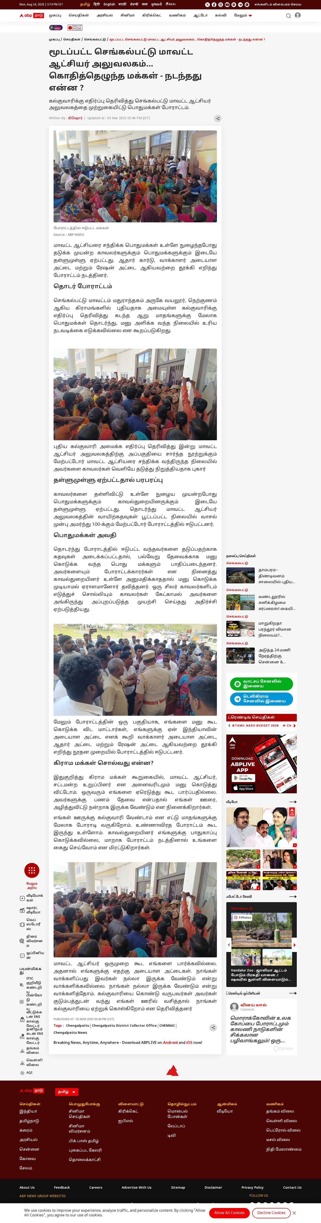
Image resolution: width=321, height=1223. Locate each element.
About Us (27, 1188)
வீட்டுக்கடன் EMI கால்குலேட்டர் (34, 1019)
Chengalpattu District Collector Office (124, 1026)
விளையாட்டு (131, 1104)
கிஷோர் (75, 118)
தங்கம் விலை (32, 1050)
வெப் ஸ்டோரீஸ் (33, 924)
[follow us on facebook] (214, 5)
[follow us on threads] (220, 5)
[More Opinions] (293, 993)
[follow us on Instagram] (234, 5)
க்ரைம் (26, 1130)
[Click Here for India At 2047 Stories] (56, 28)
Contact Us (292, 1188)
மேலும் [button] (240, 16)
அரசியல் (105, 16)
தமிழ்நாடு (29, 1121)
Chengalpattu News (70, 1033)
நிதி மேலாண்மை (283, 1149)
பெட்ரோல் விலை (283, 1130)
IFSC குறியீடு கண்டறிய (34, 986)
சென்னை (29, 1149)
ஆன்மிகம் (227, 1104)
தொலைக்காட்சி (85, 1160)
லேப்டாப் (176, 1126)
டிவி (172, 1135)
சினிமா (128, 16)
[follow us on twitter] (207, 5)
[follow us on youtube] (227, 5)
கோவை (28, 1159)
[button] (31, 876)
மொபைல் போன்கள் (178, 1114)
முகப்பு (55, 16)
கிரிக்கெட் (151, 16)
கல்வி (221, 16)
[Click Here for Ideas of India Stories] (75, 28)
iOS (189, 1043)
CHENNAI (167, 1026)
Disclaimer (213, 1188)
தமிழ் (85, 5)
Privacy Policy (253, 1188)
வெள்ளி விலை (34, 1062)
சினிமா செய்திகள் (79, 1114)
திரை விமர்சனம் (34, 941)
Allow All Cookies (229, 1213)
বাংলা (145, 5)
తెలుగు (170, 5)
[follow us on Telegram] (240, 5)
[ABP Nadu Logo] (32, 16)
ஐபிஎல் (125, 1121)
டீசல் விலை (278, 1140)
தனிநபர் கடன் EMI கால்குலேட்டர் (34, 1036)
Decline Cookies (271, 1213)
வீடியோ (225, 1111)
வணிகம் (177, 16)
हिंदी (97, 5)
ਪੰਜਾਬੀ (134, 5)
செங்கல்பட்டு (95, 39)
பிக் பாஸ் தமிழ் (84, 1141)
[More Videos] (293, 802)
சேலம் (26, 1168)
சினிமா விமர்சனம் (79, 1129)
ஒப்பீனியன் (35, 955)
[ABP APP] (243, 778)
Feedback (62, 1188)
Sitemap (178, 1188)
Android (170, 1043)
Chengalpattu (77, 1026)
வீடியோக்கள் (34, 898)
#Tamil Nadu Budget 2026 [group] (255, 726)
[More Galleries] (293, 896)
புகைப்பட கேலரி (85, 1150)
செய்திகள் (79, 16)
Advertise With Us (136, 1188)
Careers (95, 1188)
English (109, 5)
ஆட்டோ (200, 16)
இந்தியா (28, 1111)
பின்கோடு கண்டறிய (34, 1002)
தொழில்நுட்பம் (182, 1104)
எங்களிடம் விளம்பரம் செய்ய (277, 4)
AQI (29, 1073)
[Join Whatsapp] (247, 5)
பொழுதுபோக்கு (84, 1104)
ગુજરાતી (156, 5)
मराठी (123, 5)
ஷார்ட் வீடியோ (33, 910)
